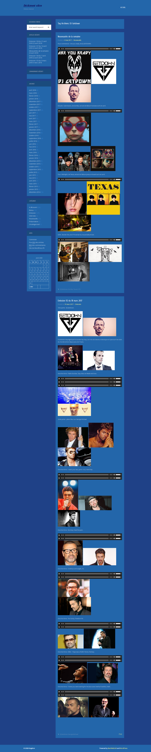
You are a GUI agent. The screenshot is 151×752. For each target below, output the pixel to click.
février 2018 (33, 96)
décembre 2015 (34, 161)
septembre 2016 (35, 138)
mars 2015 (33, 184)
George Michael (73, 734)
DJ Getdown (64, 289)
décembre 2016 (34, 130)
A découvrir (33, 207)
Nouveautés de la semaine (69, 36)
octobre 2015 (33, 167)
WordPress (123, 748)
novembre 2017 (34, 104)
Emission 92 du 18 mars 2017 (70, 300)
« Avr (31, 287)
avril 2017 (32, 119)
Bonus (31, 210)
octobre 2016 (33, 135)
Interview (32, 216)
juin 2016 (32, 144)
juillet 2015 (33, 172)
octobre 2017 (33, 107)
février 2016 (33, 155)
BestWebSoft (112, 748)
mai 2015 (32, 178)
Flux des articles (36, 242)
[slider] (119, 48)
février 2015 (33, 186)
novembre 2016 (34, 133)
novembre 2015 (34, 164)
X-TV (79, 289)
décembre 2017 (34, 102)
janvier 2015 (33, 189)
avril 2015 (32, 181)
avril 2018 (32, 90)
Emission (32, 213)
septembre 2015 (35, 169)
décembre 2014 (34, 192)
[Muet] (114, 49)
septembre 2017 (35, 110)
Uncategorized (34, 224)
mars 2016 (33, 152)
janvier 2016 (33, 158)
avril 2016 (32, 150)
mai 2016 (32, 147)
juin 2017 (32, 113)
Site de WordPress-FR (36, 248)
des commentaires (37, 245)
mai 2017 (32, 116)
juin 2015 (32, 175)
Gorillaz (70, 289)
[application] (90, 48)
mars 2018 (33, 93)
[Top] (120, 734)
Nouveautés (33, 219)
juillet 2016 (33, 141)
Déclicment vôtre (33, 5)
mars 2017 (33, 121)
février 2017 (33, 124)
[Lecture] (59, 49)
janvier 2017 (33, 127)
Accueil (122, 7)
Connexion (33, 240)
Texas (75, 289)
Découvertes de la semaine (39, 51)
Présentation (33, 222)
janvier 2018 (33, 99)
